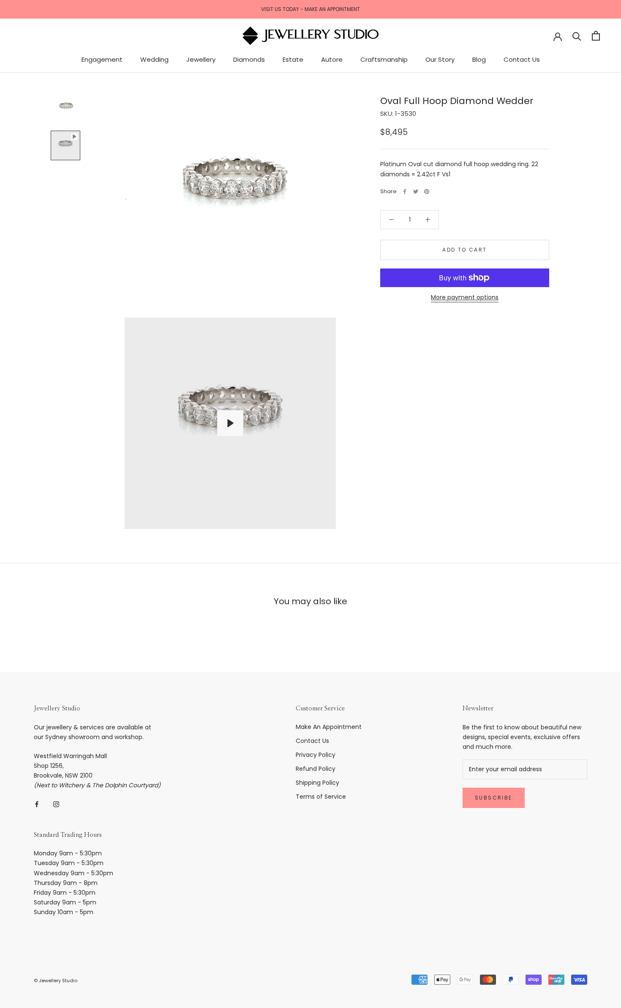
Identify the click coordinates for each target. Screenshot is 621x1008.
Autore (332, 59)
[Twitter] (415, 191)
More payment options (464, 297)
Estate (293, 59)
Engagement (102, 59)
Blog (479, 59)
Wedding (154, 59)
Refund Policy (315, 768)
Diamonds (249, 59)
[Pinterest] (426, 191)
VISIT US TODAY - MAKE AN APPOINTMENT (310, 9)
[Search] (576, 35)
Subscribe (493, 797)
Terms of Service (321, 796)
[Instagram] (56, 804)
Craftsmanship (384, 59)
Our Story (440, 59)
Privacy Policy (315, 755)
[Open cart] (596, 36)
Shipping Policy (317, 782)
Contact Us (522, 59)
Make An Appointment (329, 727)
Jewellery (200, 59)
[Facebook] (404, 191)
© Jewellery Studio (55, 980)
